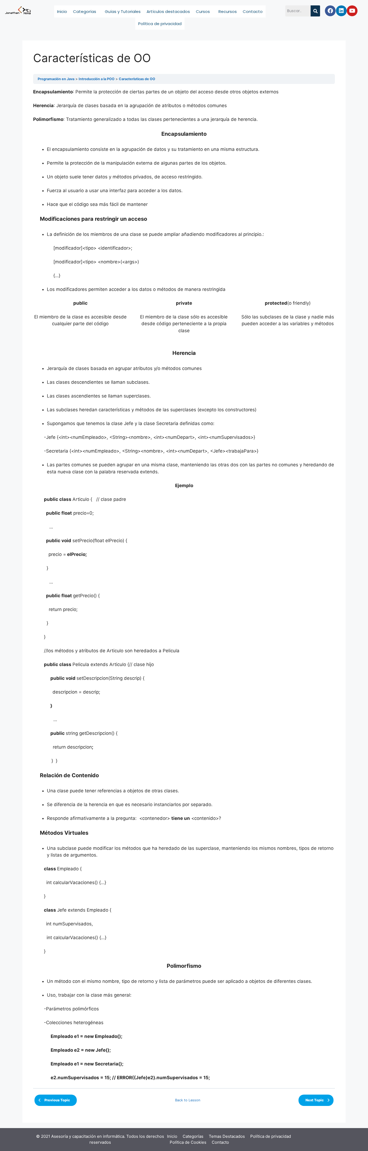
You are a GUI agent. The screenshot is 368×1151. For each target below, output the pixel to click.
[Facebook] (330, 10)
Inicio (62, 11)
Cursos (203, 11)
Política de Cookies (188, 1142)
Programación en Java (56, 79)
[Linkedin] (341, 10)
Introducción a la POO (96, 79)
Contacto (253, 11)
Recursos (227, 11)
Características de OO (137, 79)
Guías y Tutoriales (123, 11)
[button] (86, 11)
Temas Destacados (227, 1136)
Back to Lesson (187, 1100)
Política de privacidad (160, 23)
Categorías (84, 11)
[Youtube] (352, 10)
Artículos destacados (168, 11)
